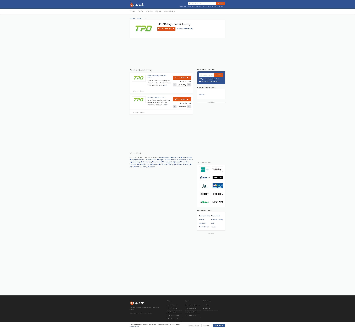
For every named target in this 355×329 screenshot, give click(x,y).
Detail (142, 91)
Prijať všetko (219, 325)
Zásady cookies (134, 326)
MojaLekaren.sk (211, 6)
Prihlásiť (219, 75)
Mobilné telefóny (144, 164)
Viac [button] (164, 85)
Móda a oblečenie (204, 216)
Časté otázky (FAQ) (173, 308)
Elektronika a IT (172, 159)
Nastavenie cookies (173, 315)
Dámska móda (215, 216)
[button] (139, 78)
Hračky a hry (136, 162)
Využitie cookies (172, 312)
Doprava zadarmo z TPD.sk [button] (156, 97)
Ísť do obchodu (165, 29)
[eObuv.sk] (204, 202)
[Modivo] (217, 202)
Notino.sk (199, 6)
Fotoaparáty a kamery (186, 159)
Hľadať (220, 3)
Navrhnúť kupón (172, 305)
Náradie (162, 164)
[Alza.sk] (204, 178)
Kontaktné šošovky (217, 219)
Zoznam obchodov (191, 312)
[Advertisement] (120, 44)
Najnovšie (158, 11)
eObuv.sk (194, 6)
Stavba (137, 167)
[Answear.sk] (217, 194)
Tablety (144, 167)
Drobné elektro (151, 159)
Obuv (212, 223)
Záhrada (152, 167)
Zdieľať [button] (136, 91)
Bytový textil (176, 157)
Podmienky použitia (173, 319)
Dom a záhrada (187, 157)
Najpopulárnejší (169, 11)
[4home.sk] (204, 169)
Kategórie (149, 11)
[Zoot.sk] (204, 194)
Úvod (133, 11)
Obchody (140, 11)
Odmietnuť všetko (193, 325)
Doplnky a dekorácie (138, 159)
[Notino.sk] (217, 178)
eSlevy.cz (202, 94)
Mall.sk (204, 6)
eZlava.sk (132, 18)
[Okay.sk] (217, 186)
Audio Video (166, 157)
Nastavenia (206, 325)
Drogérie (162, 159)
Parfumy (170, 164)
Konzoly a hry (147, 162)
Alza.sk (189, 6)
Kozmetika (157, 162)
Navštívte (185, 29)
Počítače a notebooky (182, 164)
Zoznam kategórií (191, 315)
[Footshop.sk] (217, 169)
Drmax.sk (217, 6)
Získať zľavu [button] (181, 78)
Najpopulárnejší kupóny (193, 305)
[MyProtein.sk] (204, 186)
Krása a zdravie (168, 162)
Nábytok (155, 164)
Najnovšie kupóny (191, 308)
